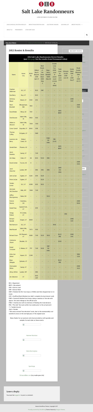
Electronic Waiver (52, 25)
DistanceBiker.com (25, 375)
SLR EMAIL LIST (65, 25)
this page (31, 59)
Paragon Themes (60, 410)
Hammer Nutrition (31, 335)
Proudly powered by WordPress (37, 410)
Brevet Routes (76, 25)
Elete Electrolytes (31, 351)
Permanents (19, 30)
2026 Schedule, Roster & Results (16, 25)
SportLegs (32, 366)
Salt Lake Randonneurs (48, 11)
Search (84, 91)
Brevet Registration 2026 (36, 25)
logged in (17, 395)
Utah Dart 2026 (30, 30)
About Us (9, 30)
